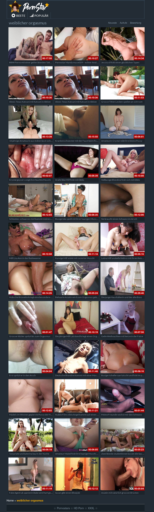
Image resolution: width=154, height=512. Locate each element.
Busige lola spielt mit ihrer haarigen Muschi (76, 218)
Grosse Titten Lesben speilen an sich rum (122, 101)
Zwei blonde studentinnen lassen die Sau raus (124, 453)
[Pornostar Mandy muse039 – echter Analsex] (76, 43)
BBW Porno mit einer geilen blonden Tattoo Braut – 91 (36, 62)
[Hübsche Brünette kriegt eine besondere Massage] (30, 278)
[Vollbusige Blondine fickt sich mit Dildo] (122, 161)
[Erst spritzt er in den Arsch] (30, 356)
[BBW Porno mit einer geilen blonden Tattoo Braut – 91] (30, 43)
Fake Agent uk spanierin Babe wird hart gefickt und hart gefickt (40, 492)
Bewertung (135, 22)
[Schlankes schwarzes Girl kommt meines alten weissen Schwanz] (30, 200)
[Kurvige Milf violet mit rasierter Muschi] (76, 239)
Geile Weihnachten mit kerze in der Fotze (122, 336)
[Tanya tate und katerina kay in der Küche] (30, 435)
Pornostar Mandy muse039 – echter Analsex (77, 62)
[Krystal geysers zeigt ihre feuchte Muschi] (30, 161)
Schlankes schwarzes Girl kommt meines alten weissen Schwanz (41, 218)
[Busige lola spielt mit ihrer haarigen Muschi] (76, 200)
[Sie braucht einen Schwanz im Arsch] (122, 200)
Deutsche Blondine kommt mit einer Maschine (78, 375)
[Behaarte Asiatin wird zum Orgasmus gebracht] (76, 278)
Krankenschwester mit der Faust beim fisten (77, 140)
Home (10, 500)
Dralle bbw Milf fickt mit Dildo (69, 179)
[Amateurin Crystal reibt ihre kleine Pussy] (122, 122)
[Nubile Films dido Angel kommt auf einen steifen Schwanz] (76, 395)
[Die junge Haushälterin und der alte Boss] (122, 278)
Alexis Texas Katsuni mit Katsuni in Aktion (30, 101)
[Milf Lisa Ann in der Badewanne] (30, 239)
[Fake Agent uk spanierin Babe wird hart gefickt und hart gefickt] (30, 474)
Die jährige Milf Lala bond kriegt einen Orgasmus (79, 336)
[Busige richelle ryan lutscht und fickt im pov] (122, 356)
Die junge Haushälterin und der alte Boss (121, 297)
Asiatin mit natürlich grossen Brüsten (120, 492)
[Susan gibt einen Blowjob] (76, 474)
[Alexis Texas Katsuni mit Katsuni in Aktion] (30, 82)
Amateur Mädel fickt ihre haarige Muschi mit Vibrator (81, 453)
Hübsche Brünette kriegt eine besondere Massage (34, 297)
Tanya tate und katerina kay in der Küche (29, 453)
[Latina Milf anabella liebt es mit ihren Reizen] (122, 239)
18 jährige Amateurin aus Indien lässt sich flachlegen (35, 140)
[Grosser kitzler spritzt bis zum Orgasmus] (30, 317)
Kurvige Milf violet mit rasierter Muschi (74, 258)
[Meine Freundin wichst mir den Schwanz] (122, 395)
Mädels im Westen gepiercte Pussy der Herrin (32, 414)
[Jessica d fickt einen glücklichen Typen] (122, 43)
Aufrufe (123, 22)
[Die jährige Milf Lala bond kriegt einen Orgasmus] (76, 317)
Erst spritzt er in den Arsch (22, 375)
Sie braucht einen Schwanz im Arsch (119, 218)
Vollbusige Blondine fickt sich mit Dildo (120, 179)
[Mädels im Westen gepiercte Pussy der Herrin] (30, 395)
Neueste (112, 22)
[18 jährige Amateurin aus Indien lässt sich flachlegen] (30, 122)
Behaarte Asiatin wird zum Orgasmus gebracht (78, 297)
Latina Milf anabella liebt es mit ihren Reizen (123, 258)
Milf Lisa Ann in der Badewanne (25, 258)
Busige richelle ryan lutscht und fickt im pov (122, 375)
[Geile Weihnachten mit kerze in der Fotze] (122, 317)
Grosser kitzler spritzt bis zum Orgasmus (29, 336)
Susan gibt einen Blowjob (67, 492)
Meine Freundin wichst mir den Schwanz (121, 414)
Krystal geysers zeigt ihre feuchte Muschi (30, 179)
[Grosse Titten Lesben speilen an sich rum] (122, 82)
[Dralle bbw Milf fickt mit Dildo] (76, 161)
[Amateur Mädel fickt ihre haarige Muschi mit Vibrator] (76, 435)
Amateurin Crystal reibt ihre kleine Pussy (121, 140)
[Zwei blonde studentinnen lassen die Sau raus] (122, 435)
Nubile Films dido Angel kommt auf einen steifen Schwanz (84, 414)
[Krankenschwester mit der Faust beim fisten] (76, 122)
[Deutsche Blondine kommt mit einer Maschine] (76, 356)
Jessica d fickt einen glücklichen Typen (120, 62)
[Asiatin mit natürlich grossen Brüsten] (122, 474)
